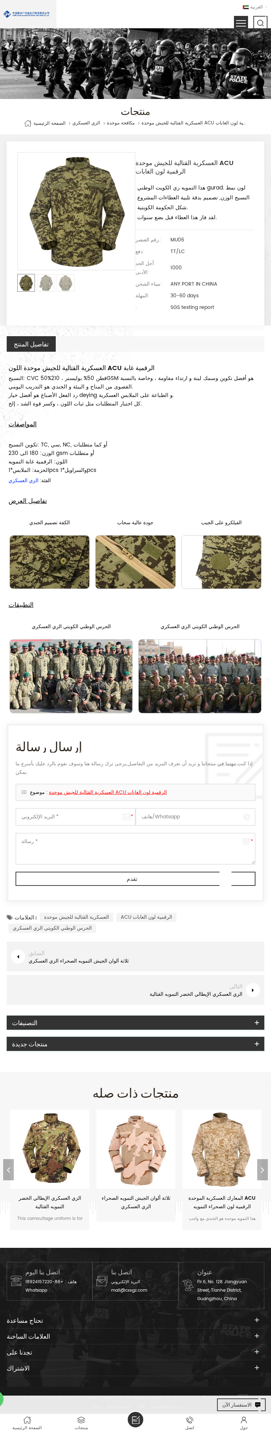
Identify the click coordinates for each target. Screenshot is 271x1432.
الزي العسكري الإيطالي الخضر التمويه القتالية (50, 1202)
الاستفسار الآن (237, 1405)
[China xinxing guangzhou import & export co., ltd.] (26, 14)
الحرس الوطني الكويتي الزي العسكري (52, 928)
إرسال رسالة (135, 1419)
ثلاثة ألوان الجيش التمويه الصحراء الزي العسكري (136, 1202)
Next (262, 1169)
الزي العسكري (86, 123)
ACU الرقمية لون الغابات (146, 917)
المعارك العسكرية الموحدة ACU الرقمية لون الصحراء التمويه (221, 1202)
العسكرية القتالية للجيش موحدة (76, 917)
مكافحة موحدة (121, 123)
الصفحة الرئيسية (50, 123)
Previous (8, 1169)
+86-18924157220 (44, 1282)
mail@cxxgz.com (129, 1290)
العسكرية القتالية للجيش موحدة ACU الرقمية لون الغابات (108, 792)
